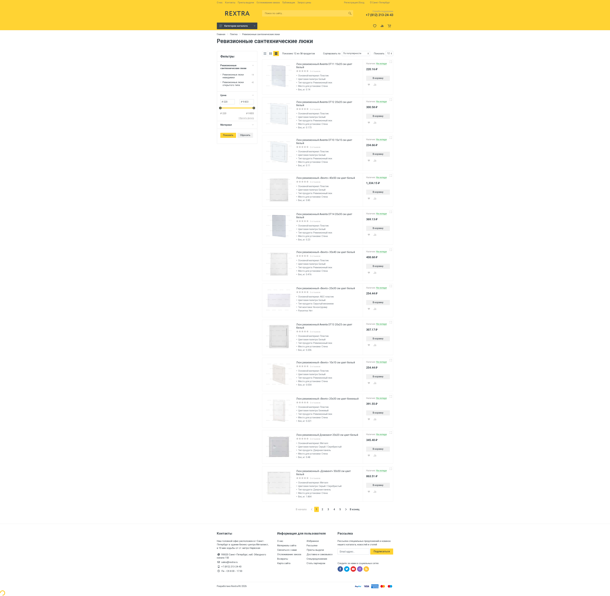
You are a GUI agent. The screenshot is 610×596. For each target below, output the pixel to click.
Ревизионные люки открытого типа (233, 84)
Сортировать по (332, 53)
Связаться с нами (287, 550)
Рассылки (312, 545)
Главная (221, 34)
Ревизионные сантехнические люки (233, 67)
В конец (354, 509)
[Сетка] (265, 53)
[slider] (220, 108)
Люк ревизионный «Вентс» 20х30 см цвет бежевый (327, 398)
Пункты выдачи (246, 2)
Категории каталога (236, 25)
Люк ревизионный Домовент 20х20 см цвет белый (327, 434)
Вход (361, 2)
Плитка (233, 34)
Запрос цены (304, 2)
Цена (223, 95)
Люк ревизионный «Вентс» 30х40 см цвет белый (325, 252)
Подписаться (382, 551)
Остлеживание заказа (268, 2)
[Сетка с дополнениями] (270, 53)
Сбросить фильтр (246, 118)
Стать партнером (316, 563)
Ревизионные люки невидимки (233, 76)
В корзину (378, 78)
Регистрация (351, 2)
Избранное (313, 541)
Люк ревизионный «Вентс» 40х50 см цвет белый (325, 177)
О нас (220, 2)
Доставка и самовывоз (319, 554)
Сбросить (245, 135)
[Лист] (276, 53)
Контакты (230, 2)
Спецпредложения (317, 558)
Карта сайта (283, 563)
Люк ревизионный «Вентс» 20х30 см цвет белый (325, 288)
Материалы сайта (286, 545)
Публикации (288, 2)
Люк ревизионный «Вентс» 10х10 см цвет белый (325, 362)
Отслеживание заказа (289, 554)
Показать (228, 135)
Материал (226, 124)
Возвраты (282, 558)
